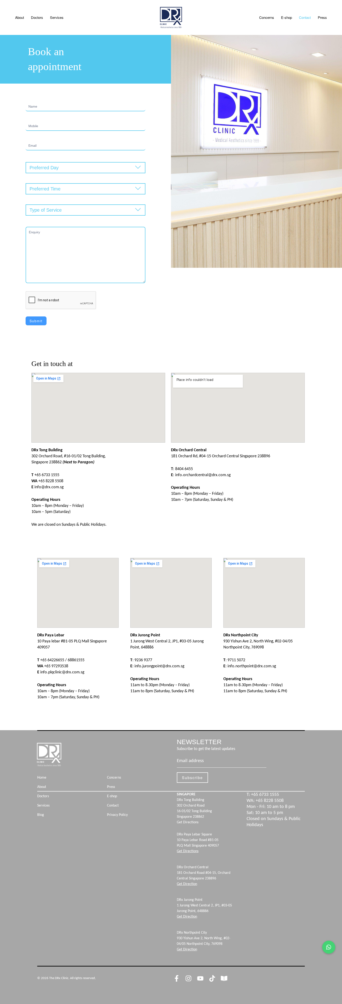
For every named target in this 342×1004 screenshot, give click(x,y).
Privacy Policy (117, 815)
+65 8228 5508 (270, 800)
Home (41, 778)
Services (57, 17)
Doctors (37, 17)
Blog (40, 815)
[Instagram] (188, 978)
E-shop (286, 17)
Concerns (266, 17)
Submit (36, 321)
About (19, 17)
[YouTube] (200, 978)
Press (322, 17)
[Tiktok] (212, 978)
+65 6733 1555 (265, 794)
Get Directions (187, 822)
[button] (328, 947)
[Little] (224, 978)
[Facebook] (176, 978)
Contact (305, 17)
